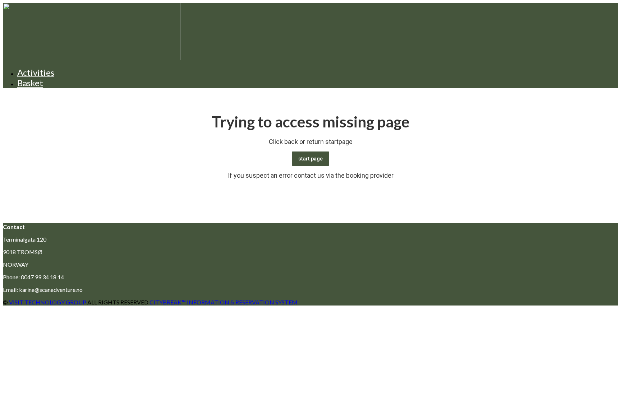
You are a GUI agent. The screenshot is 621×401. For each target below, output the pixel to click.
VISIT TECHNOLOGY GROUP (47, 302)
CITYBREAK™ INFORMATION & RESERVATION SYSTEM (224, 302)
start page (310, 159)
